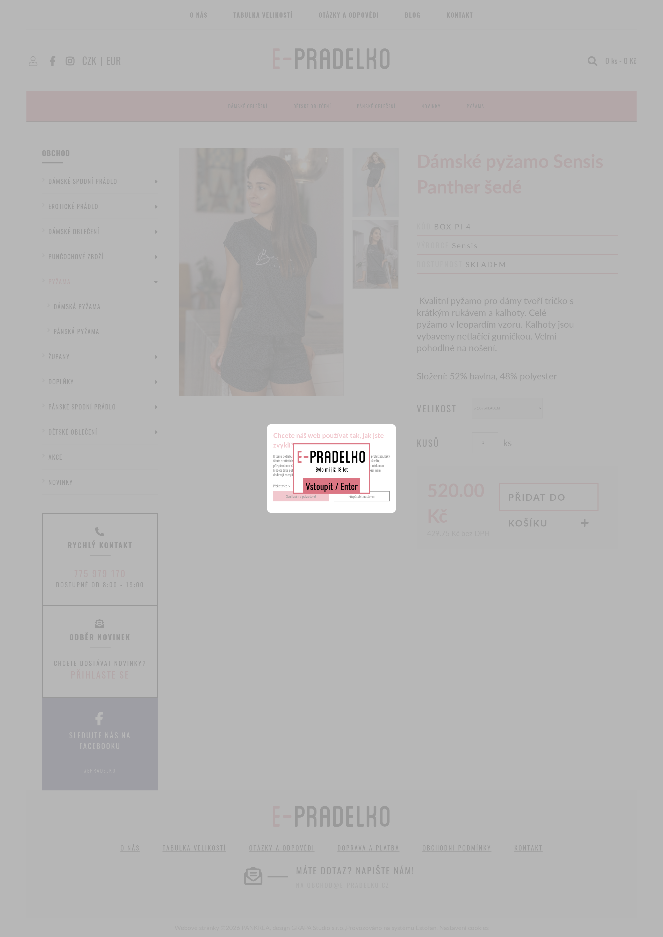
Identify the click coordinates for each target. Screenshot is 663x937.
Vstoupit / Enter (332, 486)
